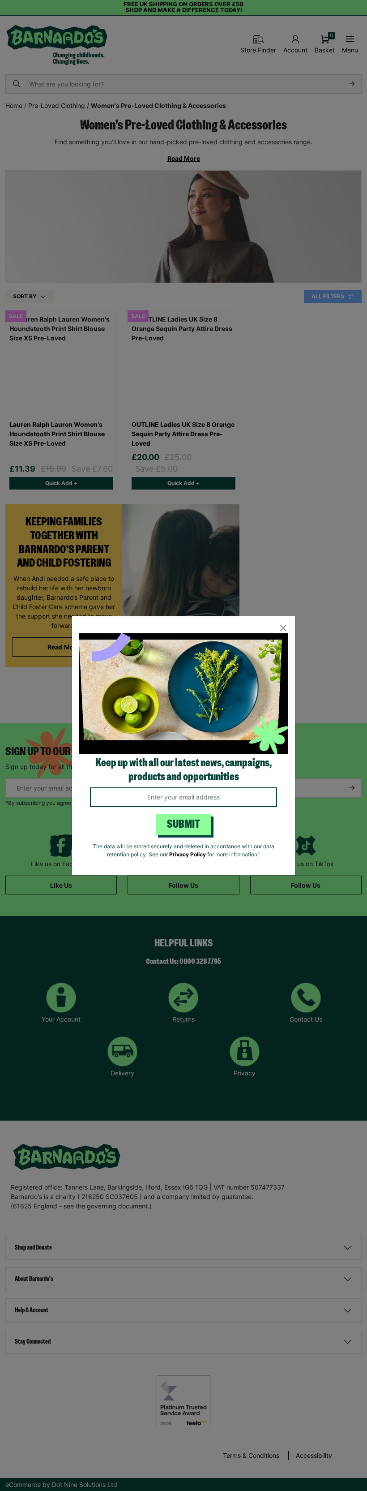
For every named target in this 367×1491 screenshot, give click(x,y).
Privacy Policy (187, 854)
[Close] (283, 628)
